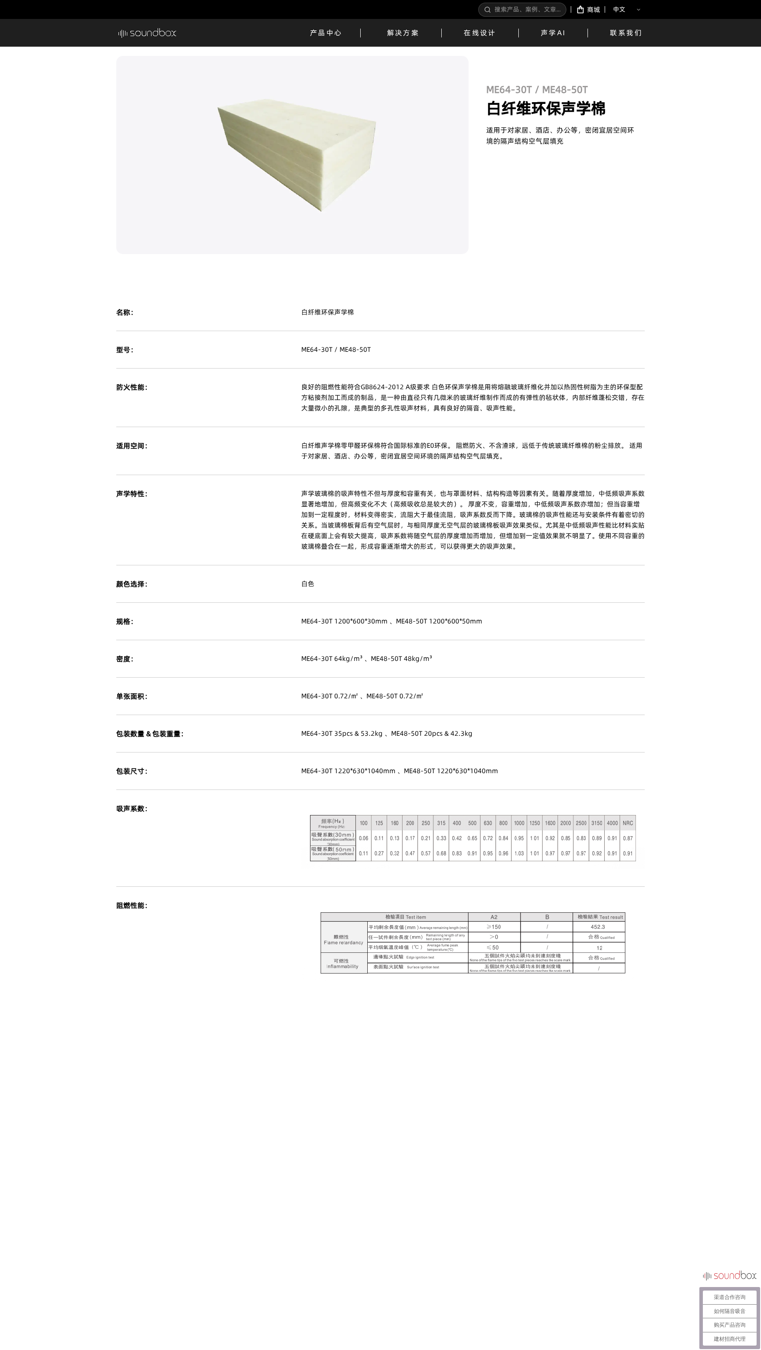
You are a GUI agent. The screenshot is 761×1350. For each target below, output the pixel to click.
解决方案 (403, 32)
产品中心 (326, 32)
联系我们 (626, 32)
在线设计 (480, 32)
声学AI (553, 32)
